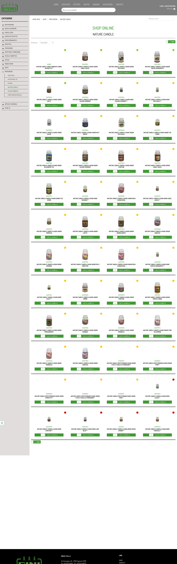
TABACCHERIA (9, 64)
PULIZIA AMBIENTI (13, 91)
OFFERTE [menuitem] (76, 4)
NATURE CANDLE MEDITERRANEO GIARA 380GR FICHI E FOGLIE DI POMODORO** (85, 397)
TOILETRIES (11, 75)
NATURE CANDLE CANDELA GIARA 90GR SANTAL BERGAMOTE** (157, 265)
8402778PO (49, 328)
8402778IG (85, 262)
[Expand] (3, 25)
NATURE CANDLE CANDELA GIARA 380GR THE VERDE (157, 133)
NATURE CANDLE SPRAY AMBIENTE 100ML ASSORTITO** (49, 67)
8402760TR (49, 229)
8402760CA (49, 97)
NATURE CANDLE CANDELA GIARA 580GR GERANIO (49, 265)
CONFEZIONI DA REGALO (15, 95)
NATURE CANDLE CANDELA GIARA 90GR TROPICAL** (157, 430)
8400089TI (121, 394)
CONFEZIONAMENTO (11, 40)
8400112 (49, 64)
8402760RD (121, 196)
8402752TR (157, 427)
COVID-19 (7, 108)
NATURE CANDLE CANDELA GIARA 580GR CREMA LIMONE (157, 298)
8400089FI (85, 394)
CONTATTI (122, 563)
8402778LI (157, 295)
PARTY (7, 68)
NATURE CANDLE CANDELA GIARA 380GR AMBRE (85, 298)
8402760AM (85, 295)
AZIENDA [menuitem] (96, 4)
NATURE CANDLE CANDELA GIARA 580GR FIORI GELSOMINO (157, 331)
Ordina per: (34, 43)
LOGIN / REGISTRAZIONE (167, 6)
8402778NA (85, 361)
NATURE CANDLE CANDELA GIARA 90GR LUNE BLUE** (85, 430)
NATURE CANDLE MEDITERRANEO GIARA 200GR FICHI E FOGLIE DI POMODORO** (121, 364)
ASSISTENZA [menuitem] (108, 4)
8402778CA (85, 229)
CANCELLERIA (9, 33)
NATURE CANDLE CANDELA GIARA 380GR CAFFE (49, 100)
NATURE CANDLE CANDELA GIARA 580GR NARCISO (85, 364)
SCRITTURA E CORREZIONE (12, 52)
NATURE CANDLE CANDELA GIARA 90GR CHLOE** (157, 397)
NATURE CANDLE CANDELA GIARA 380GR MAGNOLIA (121, 331)
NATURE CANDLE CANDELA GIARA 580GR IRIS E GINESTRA (85, 265)
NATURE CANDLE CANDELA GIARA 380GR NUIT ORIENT (85, 133)
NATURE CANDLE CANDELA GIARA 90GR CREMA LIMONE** (121, 430)
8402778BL (49, 163)
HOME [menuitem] (56, 4)
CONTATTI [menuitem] (119, 4)
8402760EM (121, 295)
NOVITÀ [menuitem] (86, 4)
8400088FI (121, 361)
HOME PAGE (36, 19)
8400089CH (49, 394)
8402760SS (85, 64)
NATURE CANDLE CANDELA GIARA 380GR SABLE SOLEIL (85, 67)
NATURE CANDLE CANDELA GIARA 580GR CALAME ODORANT (85, 166)
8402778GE (49, 262)
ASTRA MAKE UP (12, 79)
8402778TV (49, 196)
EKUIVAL (10, 83)
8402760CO (85, 97)
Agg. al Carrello (52, 72)
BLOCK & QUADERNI (10, 29)
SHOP (44, 19)
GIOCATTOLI (8, 44)
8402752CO (121, 97)
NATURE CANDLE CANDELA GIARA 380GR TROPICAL (49, 232)
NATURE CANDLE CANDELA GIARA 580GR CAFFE (85, 232)
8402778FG (157, 328)
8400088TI (157, 361)
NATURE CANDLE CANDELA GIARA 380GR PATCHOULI (121, 133)
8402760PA (121, 130)
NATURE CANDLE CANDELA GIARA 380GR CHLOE (49, 133)
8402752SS (157, 196)
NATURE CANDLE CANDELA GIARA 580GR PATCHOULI (121, 67)
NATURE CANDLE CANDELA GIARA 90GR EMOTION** (49, 430)
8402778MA (49, 361)
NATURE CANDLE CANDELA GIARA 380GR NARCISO (157, 232)
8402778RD (121, 262)
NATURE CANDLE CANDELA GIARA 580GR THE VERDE (49, 199)
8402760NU (85, 130)
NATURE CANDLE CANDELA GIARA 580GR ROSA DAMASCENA (121, 265)
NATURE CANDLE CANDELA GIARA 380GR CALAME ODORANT (85, 100)
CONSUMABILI (9, 48)
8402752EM (49, 427)
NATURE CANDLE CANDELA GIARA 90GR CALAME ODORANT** (121, 100)
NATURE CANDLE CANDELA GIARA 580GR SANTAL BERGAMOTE (157, 67)
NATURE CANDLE (13, 87)
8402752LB (85, 427)
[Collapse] (3, 72)
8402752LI (121, 427)
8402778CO (85, 163)
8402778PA (121, 64)
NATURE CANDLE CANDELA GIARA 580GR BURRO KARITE (121, 232)
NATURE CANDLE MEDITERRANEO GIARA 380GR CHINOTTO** (49, 397)
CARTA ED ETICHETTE (11, 36)
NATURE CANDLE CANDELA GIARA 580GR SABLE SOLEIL (157, 166)
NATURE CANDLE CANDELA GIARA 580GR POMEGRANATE (49, 331)
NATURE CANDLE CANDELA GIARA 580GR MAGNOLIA (49, 364)
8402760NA (157, 229)
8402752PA (157, 97)
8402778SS (157, 163)
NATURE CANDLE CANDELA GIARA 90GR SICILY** (49, 298)
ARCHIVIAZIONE (9, 25)
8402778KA (121, 229)
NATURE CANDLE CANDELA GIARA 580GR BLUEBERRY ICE (49, 166)
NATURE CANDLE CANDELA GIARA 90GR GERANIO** (85, 199)
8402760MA (121, 328)
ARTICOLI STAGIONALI (11, 104)
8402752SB (157, 262)
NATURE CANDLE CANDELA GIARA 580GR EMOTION (121, 166)
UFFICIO (7, 60)
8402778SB (157, 64)
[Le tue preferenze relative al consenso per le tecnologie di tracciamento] (2, 423)
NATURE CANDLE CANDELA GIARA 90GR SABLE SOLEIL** (157, 199)
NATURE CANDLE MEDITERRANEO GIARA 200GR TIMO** (157, 364)
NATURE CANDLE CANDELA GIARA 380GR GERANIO (85, 331)
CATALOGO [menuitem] (66, 4)
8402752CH (157, 394)
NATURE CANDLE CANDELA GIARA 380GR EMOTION (121, 298)
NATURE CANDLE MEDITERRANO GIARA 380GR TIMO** (121, 397)
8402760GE (85, 328)
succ (173, 42)
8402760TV (157, 130)
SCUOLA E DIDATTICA (11, 56)
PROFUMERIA (8, 72)
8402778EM (121, 163)
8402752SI (49, 295)
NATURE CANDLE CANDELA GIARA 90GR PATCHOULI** (157, 100)
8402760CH (49, 130)
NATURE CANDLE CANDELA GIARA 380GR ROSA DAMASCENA (121, 199)
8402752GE (85, 196)
